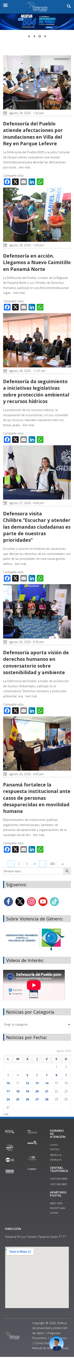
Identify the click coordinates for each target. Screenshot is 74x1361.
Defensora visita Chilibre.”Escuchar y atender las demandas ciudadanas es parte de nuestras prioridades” (37, 526)
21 (46, 1091)
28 (46, 1099)
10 (8, 1083)
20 (37, 1091)
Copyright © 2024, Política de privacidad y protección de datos (50, 1328)
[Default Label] (42, 901)
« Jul (5, 1114)
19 (27, 1091)
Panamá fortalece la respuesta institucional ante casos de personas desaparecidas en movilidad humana (37, 797)
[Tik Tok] (54, 901)
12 (27, 1083)
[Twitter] (19, 901)
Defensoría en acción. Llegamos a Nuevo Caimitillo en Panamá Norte (37, 262)
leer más (24, 167)
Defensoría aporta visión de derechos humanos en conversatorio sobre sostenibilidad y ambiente (36, 662)
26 (27, 1099)
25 (17, 1099)
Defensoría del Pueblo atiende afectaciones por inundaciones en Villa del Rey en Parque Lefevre (33, 133)
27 (37, 1099)
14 (46, 1083)
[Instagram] (31, 901)
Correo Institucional (47, 1343)
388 (52, 864)
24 (8, 1099)
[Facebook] (8, 901)
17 (8, 1091)
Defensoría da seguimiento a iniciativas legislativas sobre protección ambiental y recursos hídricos (36, 391)
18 (17, 1091)
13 (37, 1083)
